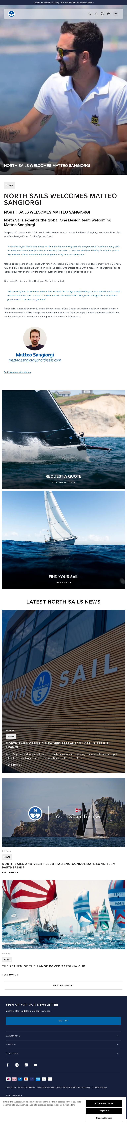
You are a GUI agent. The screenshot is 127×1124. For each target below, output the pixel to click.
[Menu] (115, 14)
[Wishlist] (102, 14)
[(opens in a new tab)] (63, 344)
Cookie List (11, 1087)
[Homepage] (11, 14)
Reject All (104, 1110)
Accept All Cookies (104, 1103)
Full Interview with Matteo (17, 372)
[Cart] (109, 14)
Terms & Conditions (26, 1087)
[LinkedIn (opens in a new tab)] (26, 1065)
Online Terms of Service (66, 1087)
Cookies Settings (104, 1118)
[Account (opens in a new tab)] (96, 14)
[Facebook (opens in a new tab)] (7, 1065)
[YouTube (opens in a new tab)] (35, 1065)
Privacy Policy (84, 1087)
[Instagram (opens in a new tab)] (17, 1065)
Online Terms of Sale (45, 1087)
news (9, 185)
